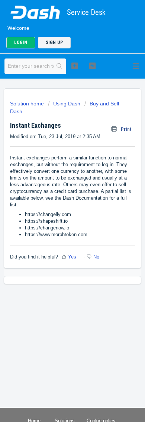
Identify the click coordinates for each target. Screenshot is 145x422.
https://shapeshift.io (46, 221)
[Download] (59, 206)
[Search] (60, 66)
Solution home (27, 104)
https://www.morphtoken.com (56, 234)
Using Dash (66, 104)
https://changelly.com (48, 214)
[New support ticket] (74, 65)
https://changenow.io (47, 228)
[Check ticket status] (92, 65)
